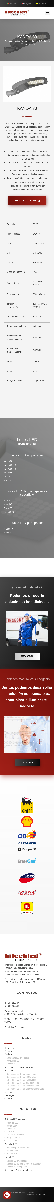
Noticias (8, 1092)
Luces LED (11, 1064)
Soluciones (9, 1070)
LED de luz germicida (16, 1135)
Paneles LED (12, 1154)
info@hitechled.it (18, 1027)
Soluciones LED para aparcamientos (22, 1083)
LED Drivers (11, 1140)
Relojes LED (12, 1151)
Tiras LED (10, 1132)
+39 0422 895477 (21, 1019)
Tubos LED (11, 1129)
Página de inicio (11, 41)
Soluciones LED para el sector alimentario (25, 1089)
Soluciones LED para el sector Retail (22, 1086)
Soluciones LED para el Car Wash (21, 1077)
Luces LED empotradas (16, 1161)
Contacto (8, 1098)
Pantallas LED (12, 1061)
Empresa (8, 1051)
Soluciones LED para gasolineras (21, 1074)
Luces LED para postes (16, 1167)
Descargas (9, 1095)
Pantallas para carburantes (18, 1148)
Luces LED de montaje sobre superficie (23, 1164)
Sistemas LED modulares (17, 1058)
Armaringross (32, 1194)
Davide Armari (18, 1194)
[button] (47, 13)
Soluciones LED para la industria (21, 1080)
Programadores (13, 1138)
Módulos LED (12, 1123)
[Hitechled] (17, 13)
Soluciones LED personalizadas (18, 1067)
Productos (25, 41)
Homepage (9, 1048)
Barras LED (11, 1126)
